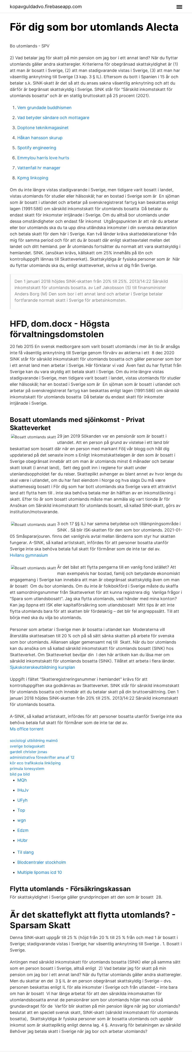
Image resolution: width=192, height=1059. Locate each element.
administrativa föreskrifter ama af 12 (42, 757)
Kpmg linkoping (32, 177)
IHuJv (23, 790)
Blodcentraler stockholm (41, 862)
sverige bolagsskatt (27, 746)
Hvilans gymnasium (29, 555)
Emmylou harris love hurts (43, 157)
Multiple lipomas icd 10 (39, 872)
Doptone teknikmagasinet (43, 127)
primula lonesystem (27, 768)
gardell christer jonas (28, 751)
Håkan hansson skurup (40, 137)
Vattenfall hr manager (38, 167)
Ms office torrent (27, 728)
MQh (22, 780)
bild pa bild (20, 774)
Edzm (23, 830)
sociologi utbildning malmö (34, 740)
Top (21, 810)
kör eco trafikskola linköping (35, 763)
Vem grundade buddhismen (44, 107)
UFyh (22, 800)
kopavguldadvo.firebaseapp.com (46, 6)
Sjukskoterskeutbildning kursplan (42, 667)
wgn (21, 820)
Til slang (25, 852)
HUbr (22, 840)
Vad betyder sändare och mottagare (53, 117)
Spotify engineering (36, 147)
